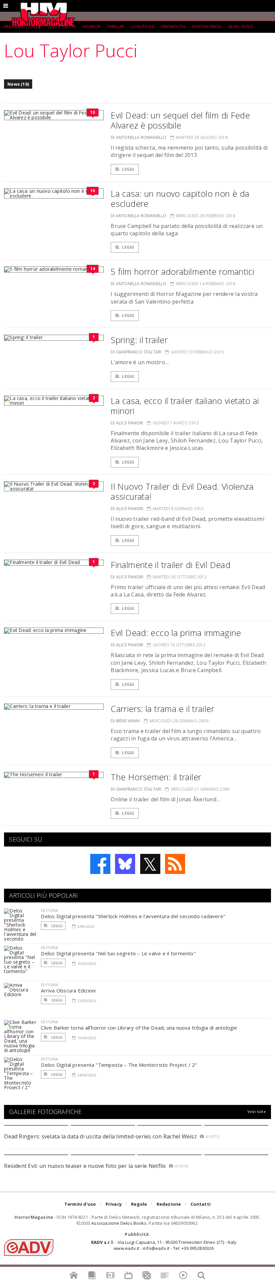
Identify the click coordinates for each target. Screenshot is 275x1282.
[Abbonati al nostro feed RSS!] (175, 864)
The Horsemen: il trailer (156, 777)
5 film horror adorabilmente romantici (182, 271)
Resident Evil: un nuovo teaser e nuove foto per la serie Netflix (85, 1166)
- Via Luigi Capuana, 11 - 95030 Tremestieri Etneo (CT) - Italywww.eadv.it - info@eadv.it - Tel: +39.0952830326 (163, 1245)
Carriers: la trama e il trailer (162, 708)
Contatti (200, 1204)
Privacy (114, 1204)
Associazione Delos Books (119, 1223)
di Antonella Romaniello (138, 137)
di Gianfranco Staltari (136, 352)
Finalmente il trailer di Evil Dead (170, 564)
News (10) (18, 84)
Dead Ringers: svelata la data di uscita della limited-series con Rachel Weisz (100, 1136)
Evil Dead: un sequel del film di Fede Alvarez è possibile (180, 120)
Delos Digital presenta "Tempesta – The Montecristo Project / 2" (119, 1064)
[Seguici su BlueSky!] (125, 864)
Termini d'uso (80, 1204)
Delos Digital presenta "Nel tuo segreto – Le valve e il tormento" (118, 953)
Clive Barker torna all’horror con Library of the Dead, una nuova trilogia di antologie (139, 1027)
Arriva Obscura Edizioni (68, 990)
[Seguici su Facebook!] (100, 864)
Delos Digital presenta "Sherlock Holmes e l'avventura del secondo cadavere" (133, 916)
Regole (139, 1204)
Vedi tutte (257, 1111)
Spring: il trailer (139, 339)
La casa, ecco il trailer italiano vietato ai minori (185, 405)
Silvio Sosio (240, 26)
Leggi (128, 169)
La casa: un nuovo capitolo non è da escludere (180, 198)
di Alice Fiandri (127, 423)
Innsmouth (173, 26)
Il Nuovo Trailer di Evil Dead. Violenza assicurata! (182, 491)
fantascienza (206, 26)
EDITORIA (49, 910)
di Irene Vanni (125, 721)
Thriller (115, 26)
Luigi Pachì (142, 26)
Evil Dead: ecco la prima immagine (176, 632)
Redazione (169, 1204)
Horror (91, 26)
